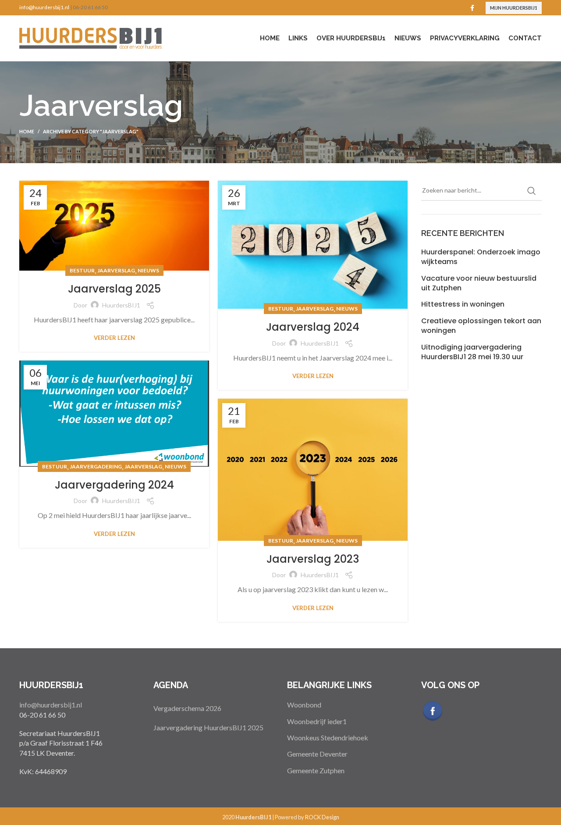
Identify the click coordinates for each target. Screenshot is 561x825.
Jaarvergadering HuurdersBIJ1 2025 (208, 727)
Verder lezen (114, 338)
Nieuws (148, 270)
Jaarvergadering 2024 (114, 485)
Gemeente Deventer (317, 754)
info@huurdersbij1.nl (44, 7)
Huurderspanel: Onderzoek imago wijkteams (480, 257)
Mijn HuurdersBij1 (513, 8)
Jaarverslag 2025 (114, 289)
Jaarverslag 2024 (312, 327)
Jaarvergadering (96, 466)
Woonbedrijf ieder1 (317, 721)
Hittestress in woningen (462, 304)
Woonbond (304, 704)
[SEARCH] (532, 191)
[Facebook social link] (472, 8)
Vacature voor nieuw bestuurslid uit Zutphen (478, 283)
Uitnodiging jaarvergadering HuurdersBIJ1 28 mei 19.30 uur (472, 352)
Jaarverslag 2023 (312, 559)
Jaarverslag (116, 270)
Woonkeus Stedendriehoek (327, 737)
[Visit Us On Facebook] (432, 710)
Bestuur (82, 270)
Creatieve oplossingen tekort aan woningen (481, 326)
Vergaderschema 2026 (187, 708)
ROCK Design (322, 817)
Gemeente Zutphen (315, 770)
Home (26, 131)
